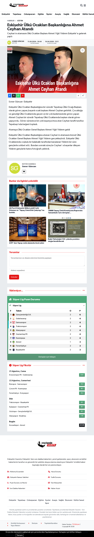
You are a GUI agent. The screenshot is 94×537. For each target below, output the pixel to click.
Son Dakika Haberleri (17, 488)
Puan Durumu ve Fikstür (18, 483)
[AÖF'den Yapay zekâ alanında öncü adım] (27, 229)
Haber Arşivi (55, 488)
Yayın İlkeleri (15, 525)
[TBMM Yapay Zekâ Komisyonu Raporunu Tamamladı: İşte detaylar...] (66, 197)
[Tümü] (84, 291)
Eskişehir (6, 14)
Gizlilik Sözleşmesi (17, 523)
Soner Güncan (29, 166)
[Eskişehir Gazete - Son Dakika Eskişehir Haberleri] (18, 5)
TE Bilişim (75, 524)
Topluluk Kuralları (51, 523)
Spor (47, 503)
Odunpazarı (29, 14)
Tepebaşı (17, 14)
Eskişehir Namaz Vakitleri (19, 477)
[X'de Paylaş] (14, 96)
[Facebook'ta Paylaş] (9, 96)
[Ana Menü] (85, 6)
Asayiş (58, 14)
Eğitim (41, 14)
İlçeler (49, 14)
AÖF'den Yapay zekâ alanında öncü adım (26, 243)
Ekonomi (76, 14)
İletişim (34, 523)
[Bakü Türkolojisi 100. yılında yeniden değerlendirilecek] (66, 227)
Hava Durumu (56, 472)
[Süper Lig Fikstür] (84, 365)
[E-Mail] (24, 172)
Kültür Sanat (79, 500)
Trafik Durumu (56, 477)
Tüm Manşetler (56, 483)
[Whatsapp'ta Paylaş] (18, 96)
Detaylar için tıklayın (47, 357)
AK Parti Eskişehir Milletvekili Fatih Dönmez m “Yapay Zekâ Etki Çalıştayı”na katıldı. (26, 210)
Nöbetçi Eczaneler (17, 472)
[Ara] (81, 6)
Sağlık (66, 14)
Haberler (10, 21)
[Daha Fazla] (23, 96)
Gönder (14, 277)
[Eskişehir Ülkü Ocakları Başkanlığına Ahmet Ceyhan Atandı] (47, 69)
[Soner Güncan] (14, 168)
